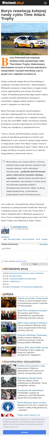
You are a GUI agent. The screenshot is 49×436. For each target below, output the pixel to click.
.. (10, 284)
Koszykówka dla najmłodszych (30, 390)
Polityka (8, 294)
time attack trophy (14, 239)
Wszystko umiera (15, 276)
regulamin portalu (21, 261)
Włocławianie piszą (15, 268)
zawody (44, 239)
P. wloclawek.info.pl (19, 227)
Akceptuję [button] (24, 432)
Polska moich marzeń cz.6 (28, 415)
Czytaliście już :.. (15, 281)
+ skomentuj (43, 244)
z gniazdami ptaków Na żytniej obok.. (23, 279)
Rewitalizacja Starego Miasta (29, 378)
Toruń (38, 239)
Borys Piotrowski (28, 239)
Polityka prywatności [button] (10, 427)
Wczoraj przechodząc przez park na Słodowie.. (27, 273)
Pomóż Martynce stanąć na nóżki (31, 402)
